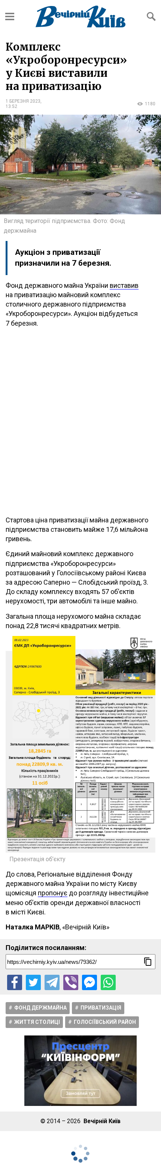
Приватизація (100, 1008)
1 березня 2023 (23, 101)
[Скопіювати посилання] (147, 961)
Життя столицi (37, 1022)
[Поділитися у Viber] (70, 982)
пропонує (52, 893)
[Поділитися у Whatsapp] (108, 982)
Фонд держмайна (40, 1008)
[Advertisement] (80, 421)
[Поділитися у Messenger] (89, 982)
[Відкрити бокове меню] (10, 16)
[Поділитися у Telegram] (52, 982)
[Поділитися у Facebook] (14, 982)
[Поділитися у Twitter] (33, 982)
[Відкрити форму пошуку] (151, 16)
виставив (124, 285)
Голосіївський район (105, 1022)
